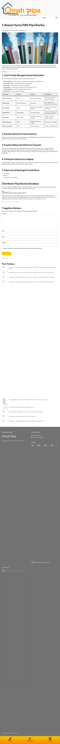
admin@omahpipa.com (38, 437)
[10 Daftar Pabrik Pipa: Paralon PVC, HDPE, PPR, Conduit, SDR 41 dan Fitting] (40, 562)
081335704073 (7, 191)
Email (3, 236)
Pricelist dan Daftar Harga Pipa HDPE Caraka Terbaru (22, 416)
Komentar (4, 213)
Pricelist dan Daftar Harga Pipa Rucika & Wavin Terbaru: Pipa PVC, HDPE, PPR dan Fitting (31, 282)
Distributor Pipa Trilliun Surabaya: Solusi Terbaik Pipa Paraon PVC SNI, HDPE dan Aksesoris (31, 272)
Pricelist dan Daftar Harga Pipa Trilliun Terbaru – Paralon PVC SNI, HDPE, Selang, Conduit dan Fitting (32, 268)
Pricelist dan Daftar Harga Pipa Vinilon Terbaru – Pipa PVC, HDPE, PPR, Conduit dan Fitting (31, 277)
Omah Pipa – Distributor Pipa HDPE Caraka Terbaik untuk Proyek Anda (26, 421)
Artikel (11, 28)
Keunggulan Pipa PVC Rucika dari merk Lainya (11, 201)
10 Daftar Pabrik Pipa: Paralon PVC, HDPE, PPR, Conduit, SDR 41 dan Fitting (28, 399)
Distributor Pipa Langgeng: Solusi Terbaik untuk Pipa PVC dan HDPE (26, 411)
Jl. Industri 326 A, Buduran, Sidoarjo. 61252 (12, 440)
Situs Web (4, 242)
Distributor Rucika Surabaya (14, 71)
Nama (3, 230)
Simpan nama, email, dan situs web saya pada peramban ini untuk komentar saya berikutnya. (23, 248)
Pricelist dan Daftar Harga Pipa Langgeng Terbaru (21, 407)
